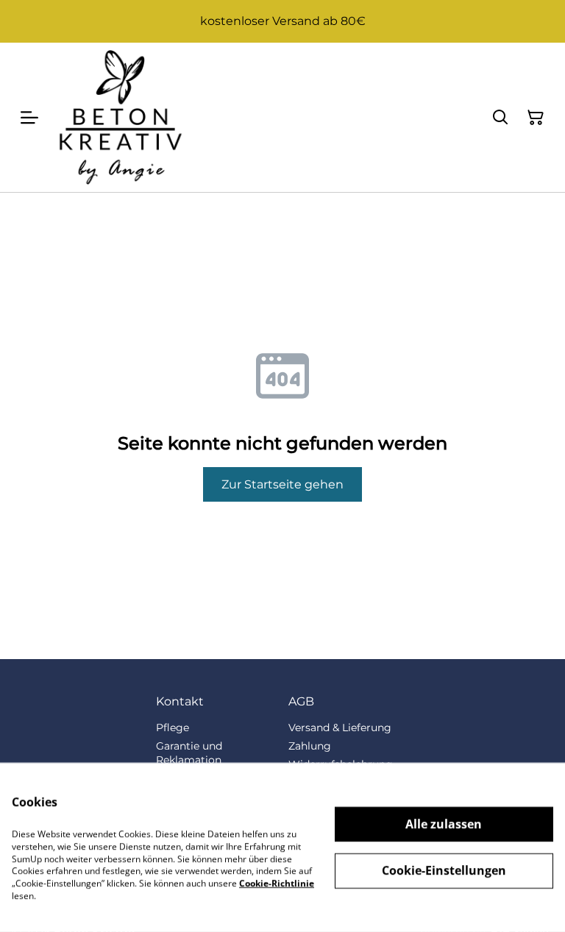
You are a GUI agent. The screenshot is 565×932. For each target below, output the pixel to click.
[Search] (500, 118)
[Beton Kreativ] (120, 117)
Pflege (172, 727)
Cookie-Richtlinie (276, 883)
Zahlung (309, 746)
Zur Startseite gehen (282, 484)
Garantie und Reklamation (189, 752)
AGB (301, 701)
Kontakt (180, 701)
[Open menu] (29, 118)
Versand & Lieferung (339, 727)
